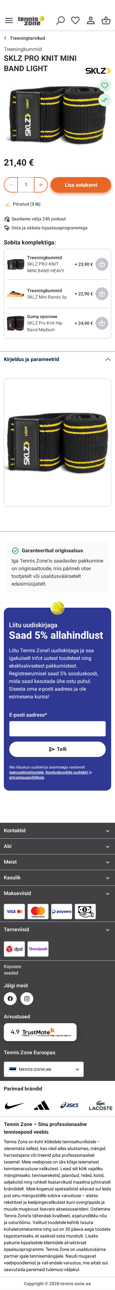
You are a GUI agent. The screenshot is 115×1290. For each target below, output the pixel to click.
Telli (61, 749)
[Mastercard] (38, 911)
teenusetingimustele (26, 772)
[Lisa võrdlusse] (104, 100)
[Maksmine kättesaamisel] (85, 911)
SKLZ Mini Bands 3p (47, 297)
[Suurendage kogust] (41, 185)
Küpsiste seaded (10, 969)
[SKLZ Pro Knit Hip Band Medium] (16, 322)
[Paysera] (61, 911)
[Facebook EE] (10, 998)
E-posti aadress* (28, 715)
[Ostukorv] (106, 20)
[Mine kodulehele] (31, 20)
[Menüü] (9, 20)
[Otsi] (60, 20)
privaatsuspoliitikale (26, 777)
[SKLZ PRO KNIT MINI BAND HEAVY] (16, 264)
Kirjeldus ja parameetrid (31, 359)
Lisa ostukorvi (81, 185)
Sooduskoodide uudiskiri (66, 772)
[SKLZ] (98, 70)
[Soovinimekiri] (75, 20)
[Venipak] (38, 949)
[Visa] (14, 911)
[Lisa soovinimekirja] (104, 85)
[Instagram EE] (26, 998)
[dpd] (14, 949)
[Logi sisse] (91, 20)
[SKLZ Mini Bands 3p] (16, 293)
